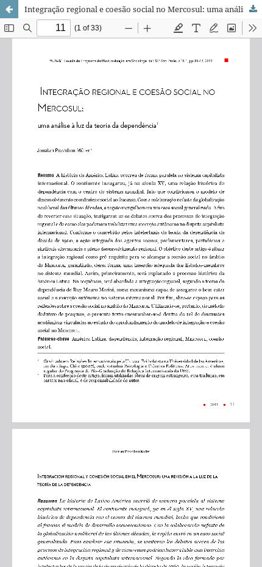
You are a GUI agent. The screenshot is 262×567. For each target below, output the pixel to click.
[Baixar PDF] (253, 9)
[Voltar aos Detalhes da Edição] (9, 9)
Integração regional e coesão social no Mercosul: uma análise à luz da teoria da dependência (143, 9)
